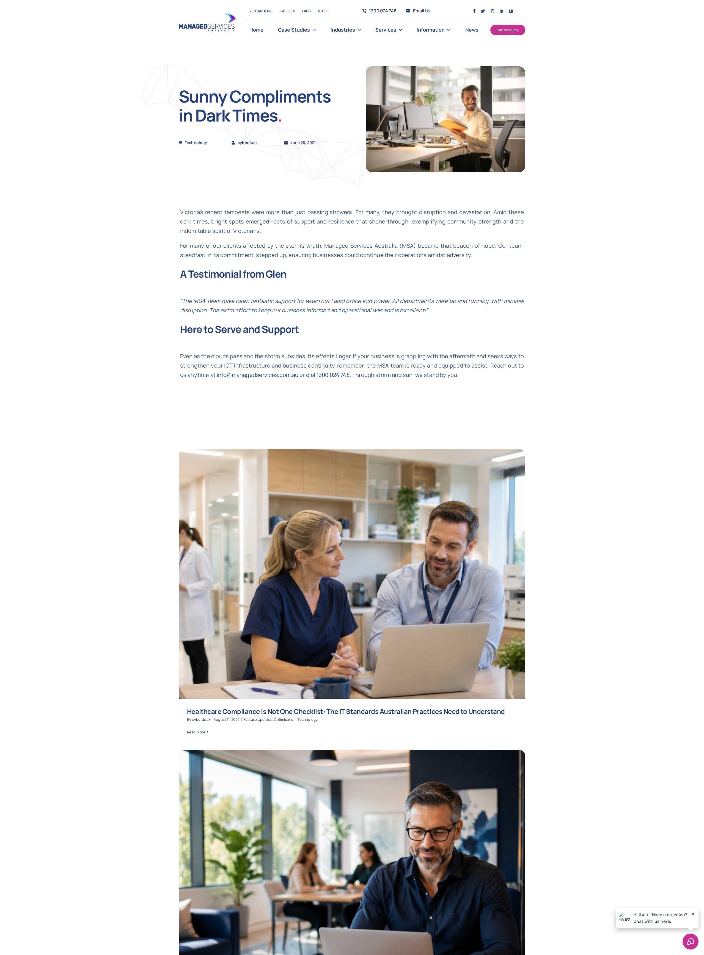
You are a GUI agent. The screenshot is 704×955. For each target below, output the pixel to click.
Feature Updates (257, 719)
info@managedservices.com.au (257, 375)
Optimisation (285, 719)
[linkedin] (501, 11)
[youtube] (511, 11)
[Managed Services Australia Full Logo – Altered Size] (208, 15)
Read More (196, 732)
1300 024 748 (333, 375)
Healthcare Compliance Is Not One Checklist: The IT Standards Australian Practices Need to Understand (346, 711)
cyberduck (201, 719)
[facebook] (474, 11)
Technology (196, 142)
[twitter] (483, 11)
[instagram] (492, 11)
